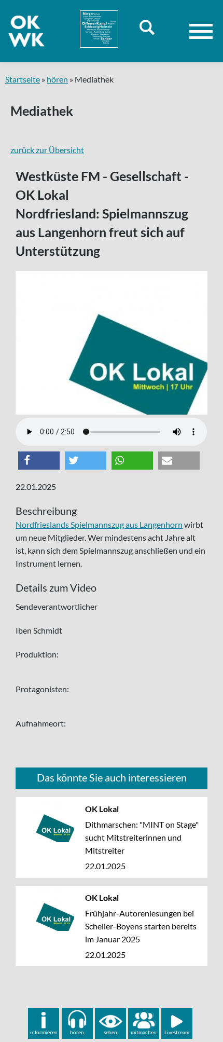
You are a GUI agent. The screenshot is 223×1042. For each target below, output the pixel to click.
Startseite (22, 79)
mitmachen (144, 1032)
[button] (39, 460)
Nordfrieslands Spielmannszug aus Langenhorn (99, 524)
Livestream (176, 1032)
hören (57, 79)
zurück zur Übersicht (47, 150)
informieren (44, 1032)
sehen (110, 1032)
